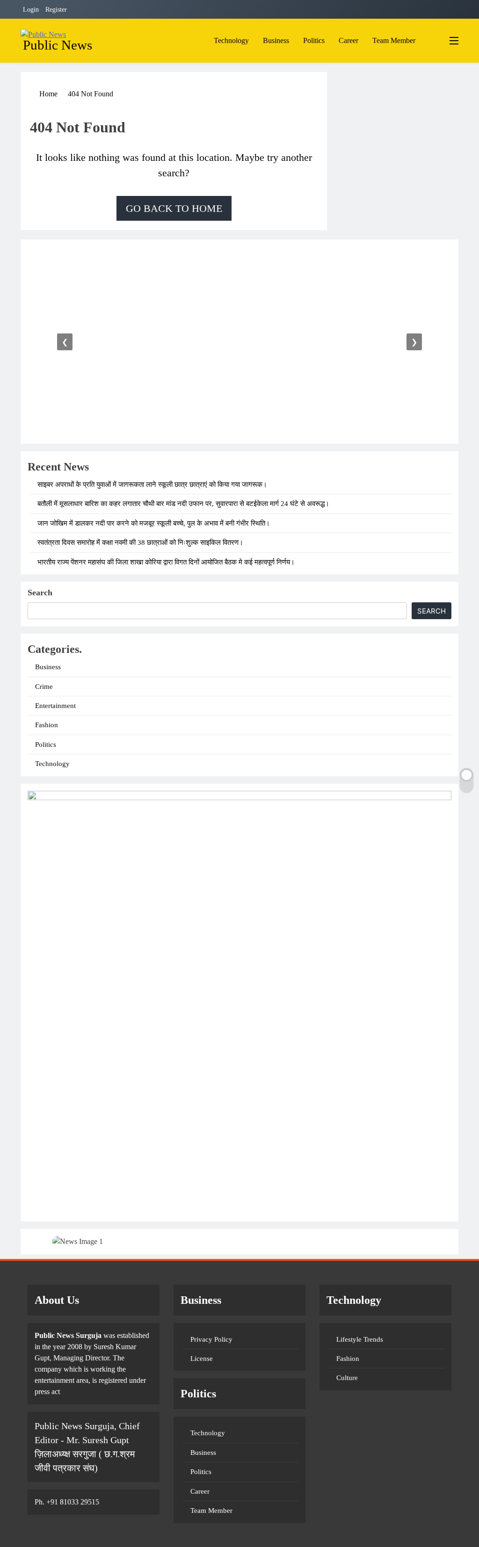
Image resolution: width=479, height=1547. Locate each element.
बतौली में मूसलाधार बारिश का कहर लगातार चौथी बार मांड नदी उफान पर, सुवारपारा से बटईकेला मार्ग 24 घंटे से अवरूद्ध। (183, 503)
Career (348, 40)
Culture (347, 1377)
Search (40, 592)
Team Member (393, 40)
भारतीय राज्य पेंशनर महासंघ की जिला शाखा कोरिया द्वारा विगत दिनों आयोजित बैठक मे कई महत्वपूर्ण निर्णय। (166, 562)
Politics (314, 40)
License (201, 1358)
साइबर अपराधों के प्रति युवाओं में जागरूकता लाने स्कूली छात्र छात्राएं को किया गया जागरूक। (152, 484)
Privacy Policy (211, 1339)
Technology (231, 40)
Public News (57, 44)
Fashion (46, 725)
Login (31, 9)
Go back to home (174, 208)
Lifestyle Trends (359, 1339)
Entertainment (55, 705)
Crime (44, 686)
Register (56, 9)
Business (276, 40)
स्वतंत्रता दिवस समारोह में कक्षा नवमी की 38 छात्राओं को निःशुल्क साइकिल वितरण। (140, 542)
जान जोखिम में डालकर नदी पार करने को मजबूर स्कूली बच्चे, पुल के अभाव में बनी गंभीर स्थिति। (153, 523)
